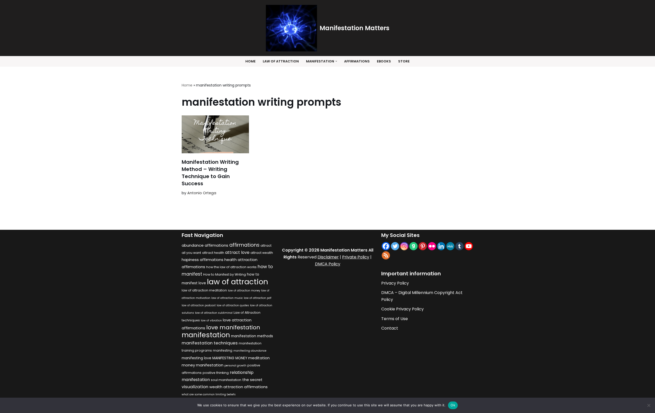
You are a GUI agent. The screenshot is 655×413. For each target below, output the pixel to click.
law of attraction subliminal (214, 313)
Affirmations (357, 61)
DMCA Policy (327, 264)
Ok (453, 405)
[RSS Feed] (386, 255)
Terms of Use (394, 319)
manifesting (222, 350)
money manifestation (202, 365)
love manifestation (233, 327)
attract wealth (261, 253)
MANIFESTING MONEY (229, 358)
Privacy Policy (395, 283)
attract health (213, 253)
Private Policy (355, 257)
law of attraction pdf (257, 298)
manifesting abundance (249, 351)
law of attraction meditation (204, 290)
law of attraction (237, 281)
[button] (336, 61)
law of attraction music (227, 298)
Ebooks (384, 61)
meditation (259, 358)
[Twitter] (395, 246)
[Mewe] (450, 246)
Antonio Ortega (201, 192)
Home (250, 61)
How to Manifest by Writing (224, 274)
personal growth (235, 365)
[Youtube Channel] (469, 246)
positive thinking (216, 373)
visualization (195, 387)
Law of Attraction (281, 61)
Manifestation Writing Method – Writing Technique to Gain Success (210, 172)
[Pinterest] (423, 246)
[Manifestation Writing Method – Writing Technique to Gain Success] (215, 134)
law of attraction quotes (233, 305)
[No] (648, 405)
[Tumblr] (459, 246)
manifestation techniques (210, 343)
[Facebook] (386, 246)
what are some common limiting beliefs (209, 394)
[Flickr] (432, 246)
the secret (252, 379)
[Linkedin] (441, 246)
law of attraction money (244, 290)
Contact (389, 328)
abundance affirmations (205, 245)
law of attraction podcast (199, 305)
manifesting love (196, 358)
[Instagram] (404, 246)
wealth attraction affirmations (238, 386)
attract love (237, 252)
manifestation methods (252, 336)
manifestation (206, 335)
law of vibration (211, 320)
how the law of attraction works (231, 267)
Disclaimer (328, 257)
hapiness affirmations (202, 259)
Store (404, 61)
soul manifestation (226, 380)
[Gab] (413, 246)
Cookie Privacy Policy (402, 309)
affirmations (244, 244)
